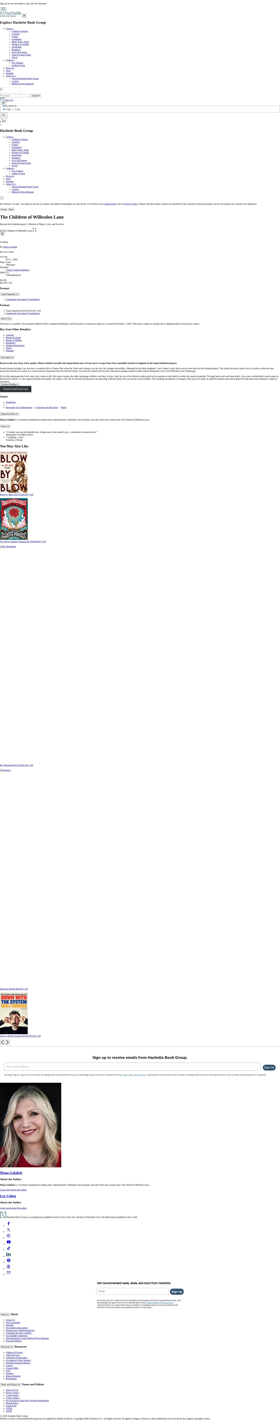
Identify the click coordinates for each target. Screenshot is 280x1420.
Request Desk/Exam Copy (15, 389)
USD (8, 109)
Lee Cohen (8, 1196)
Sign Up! (8, 100)
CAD (17, 109)
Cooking (16, 34)
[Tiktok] (8, 1250)
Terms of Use (12, 1390)
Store (8, 70)
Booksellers (11, 1378)
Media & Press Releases (23, 84)
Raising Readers (13, 1376)
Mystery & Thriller (20, 44)
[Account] (3, 116)
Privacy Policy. (132, 204)
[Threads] (8, 1268)
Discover (10, 68)
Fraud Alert (11, 1406)
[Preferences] (3, 103)
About (4, 1314)
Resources (6, 1347)
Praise (4, 426)
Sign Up (269, 1067)
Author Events (18, 65)
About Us (10, 1320)
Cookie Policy (110, 204)
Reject (11, 209)
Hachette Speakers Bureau (18, 1363)
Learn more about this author (13, 1190)
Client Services (13, 1355)
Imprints (9, 73)
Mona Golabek (10, 247)
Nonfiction (17, 47)
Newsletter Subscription (17, 1328)
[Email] (8, 1274)
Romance (16, 49)
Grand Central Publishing (17, 270)
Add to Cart (6, 319)
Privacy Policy (12, 1392)
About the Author (8, 414)
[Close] (2, 234)
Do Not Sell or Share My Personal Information (27, 1400)
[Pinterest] (8, 1262)
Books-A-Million (14, 340)
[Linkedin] (8, 1256)
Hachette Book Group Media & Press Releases (27, 1338)
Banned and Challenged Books (20, 1330)
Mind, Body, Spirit (20, 42)
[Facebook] (8, 1225)
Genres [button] (9, 28)
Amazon (10, 335)
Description (6, 357)
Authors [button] (9, 60)
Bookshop (10, 343)
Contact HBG (12, 1368)
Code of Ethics (13, 1398)
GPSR (9, 1411)
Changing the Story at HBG (19, 1333)
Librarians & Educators (16, 1357)
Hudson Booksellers (15, 345)
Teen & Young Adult (21, 55)
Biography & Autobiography (19, 407)
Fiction (15, 36)
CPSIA (9, 1408)
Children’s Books (20, 31)
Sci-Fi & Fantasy (19, 52)
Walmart (10, 350)
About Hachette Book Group (25, 78)
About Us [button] (10, 76)
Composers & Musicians (46, 407)
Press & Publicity (14, 1341)
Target (9, 348)
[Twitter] (8, 1231)
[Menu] (3, 9)
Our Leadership (13, 1322)
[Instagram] (8, 1238)
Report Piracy (12, 1403)
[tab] (140, 197)
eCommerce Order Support (18, 1360)
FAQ (8, 1371)
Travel (15, 57)
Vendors (9, 1373)
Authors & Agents (14, 1352)
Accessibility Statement (16, 1335)
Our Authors (17, 63)
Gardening (16, 39)
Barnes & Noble (13, 337)
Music (63, 407)
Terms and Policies (9, 1385)
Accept (4, 209)
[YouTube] (8, 1244)
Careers (15, 81)
